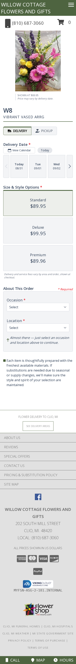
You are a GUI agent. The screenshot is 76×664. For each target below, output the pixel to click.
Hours (65, 660)
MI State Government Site (53, 633)
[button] (64, 23)
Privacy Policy (19, 640)
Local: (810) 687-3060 (38, 537)
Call (14, 660)
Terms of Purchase (50, 640)
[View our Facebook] (38, 498)
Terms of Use (38, 647)
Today (45, 150)
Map (39, 660)
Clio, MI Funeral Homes (21, 626)
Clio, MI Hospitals (58, 626)
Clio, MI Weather (15, 633)
